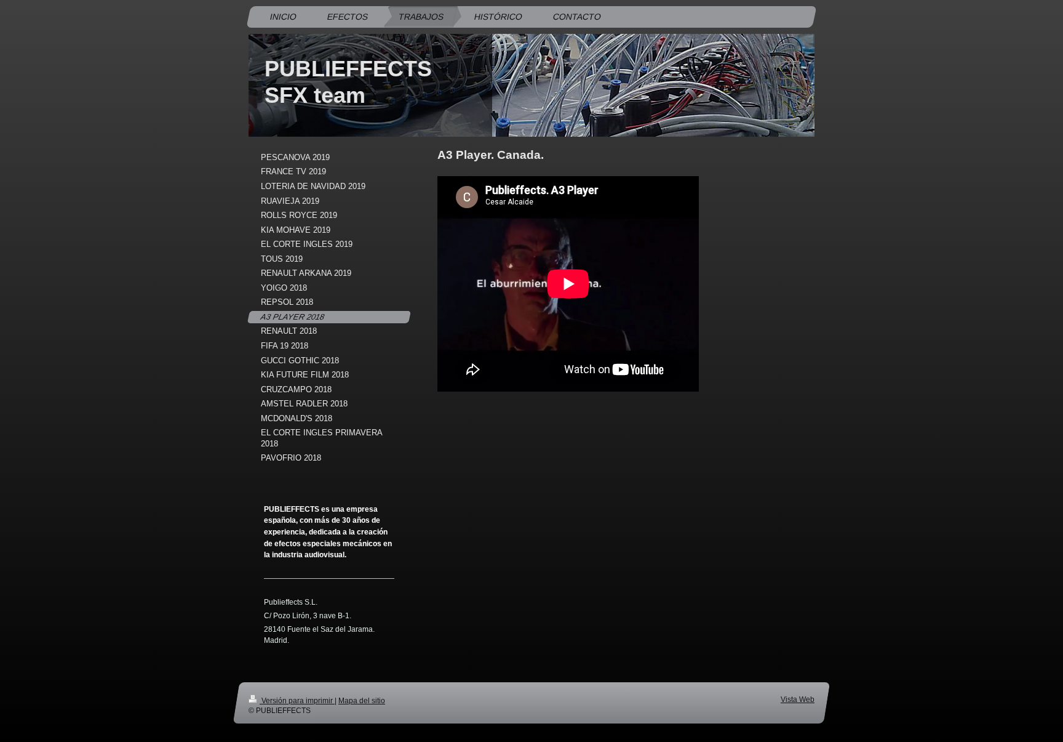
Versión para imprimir (297, 700)
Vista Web (797, 699)
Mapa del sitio (361, 700)
